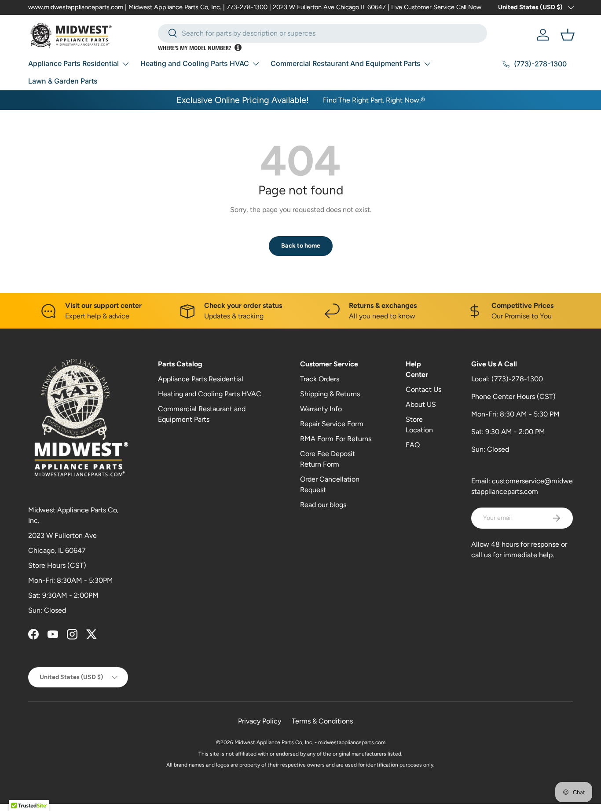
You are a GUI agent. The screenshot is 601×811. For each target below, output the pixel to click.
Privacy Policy (259, 721)
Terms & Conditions (322, 721)
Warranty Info (321, 409)
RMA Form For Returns (335, 439)
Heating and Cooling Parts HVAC (194, 63)
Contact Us (423, 389)
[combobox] (322, 33)
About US (421, 404)
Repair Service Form (331, 424)
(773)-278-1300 (517, 379)
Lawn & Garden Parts (63, 81)
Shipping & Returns (330, 394)
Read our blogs (323, 504)
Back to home (300, 245)
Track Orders (319, 379)
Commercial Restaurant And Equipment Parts (346, 63)
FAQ (413, 445)
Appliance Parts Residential (73, 63)
